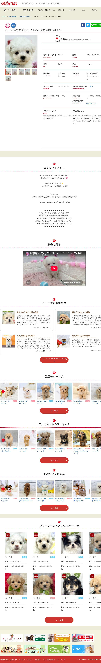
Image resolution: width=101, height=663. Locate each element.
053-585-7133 (91, 103)
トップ (3, 16)
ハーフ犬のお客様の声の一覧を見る (54, 360)
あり (91, 86)
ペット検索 (12, 16)
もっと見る (54, 411)
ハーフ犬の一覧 (24, 16)
